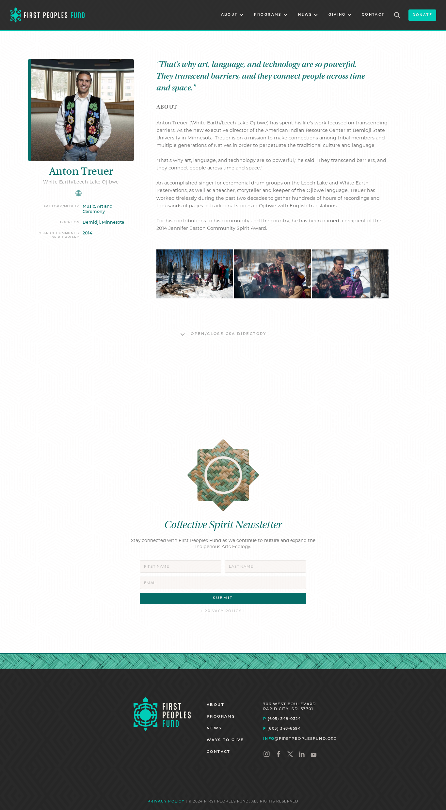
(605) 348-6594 (282, 728)
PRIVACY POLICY (166, 801)
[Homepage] (162, 714)
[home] (47, 15)
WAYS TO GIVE (225, 740)
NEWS (214, 728)
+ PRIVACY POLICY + (223, 611)
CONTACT (373, 15)
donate (422, 15)
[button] (232, 15)
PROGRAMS (221, 717)
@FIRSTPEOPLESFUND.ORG (300, 738)
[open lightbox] (194, 273)
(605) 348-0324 (282, 718)
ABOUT (215, 705)
